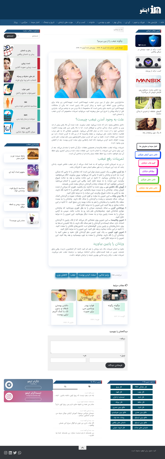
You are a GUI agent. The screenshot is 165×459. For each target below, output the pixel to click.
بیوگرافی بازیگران (148, 171)
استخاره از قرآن (118, 397)
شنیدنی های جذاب (141, 427)
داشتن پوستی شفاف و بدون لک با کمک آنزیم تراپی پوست (60, 310)
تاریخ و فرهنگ (48, 22)
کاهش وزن (62, 275)
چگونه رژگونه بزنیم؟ (114, 307)
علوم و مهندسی (104, 22)
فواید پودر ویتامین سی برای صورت (88, 308)
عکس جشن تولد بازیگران (148, 188)
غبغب (72, 275)
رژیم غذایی (104, 275)
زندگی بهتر (118, 22)
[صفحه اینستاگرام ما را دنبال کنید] (5, 453)
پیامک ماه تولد (119, 417)
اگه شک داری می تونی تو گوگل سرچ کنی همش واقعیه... (76, 424)
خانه (162, 22)
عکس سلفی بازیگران (148, 179)
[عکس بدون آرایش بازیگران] (147, 157)
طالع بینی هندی (141, 412)
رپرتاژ (16, 22)
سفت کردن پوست (87, 275)
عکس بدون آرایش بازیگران (148, 154)
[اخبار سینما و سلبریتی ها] (148, 149)
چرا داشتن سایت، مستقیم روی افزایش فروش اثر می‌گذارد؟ (150, 91)
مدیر (116, 48)
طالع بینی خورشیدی (119, 412)
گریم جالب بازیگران (148, 163)
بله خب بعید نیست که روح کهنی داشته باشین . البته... (74, 395)
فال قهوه (119, 392)
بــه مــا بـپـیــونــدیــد (33, 388)
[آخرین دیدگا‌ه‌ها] (65, 386)
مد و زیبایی (118, 29)
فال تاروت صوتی (119, 427)
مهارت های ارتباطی (65, 22)
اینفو (142, 450)
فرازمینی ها (152, 22)
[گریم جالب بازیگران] (148, 166)
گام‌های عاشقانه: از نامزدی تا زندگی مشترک (148, 112)
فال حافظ (141, 402)
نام (84, 355)
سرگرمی (24, 22)
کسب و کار (81, 22)
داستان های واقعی (119, 422)
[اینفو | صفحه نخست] (150, 9)
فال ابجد (141, 397)
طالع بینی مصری (119, 407)
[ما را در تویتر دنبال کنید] (15, 453)
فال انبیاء (141, 407)
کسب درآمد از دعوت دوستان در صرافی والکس (149, 50)
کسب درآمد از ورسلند (153, 71)
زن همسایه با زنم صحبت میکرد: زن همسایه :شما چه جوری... (75, 434)
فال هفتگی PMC (141, 387)
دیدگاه (122, 339)
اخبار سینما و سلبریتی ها (148, 146)
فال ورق (119, 387)
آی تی (127, 22)
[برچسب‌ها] (89, 386)
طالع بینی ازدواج (141, 417)
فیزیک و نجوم (139, 22)
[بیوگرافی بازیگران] (148, 174)
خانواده (92, 22)
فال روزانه (119, 402)
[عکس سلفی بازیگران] (148, 182)
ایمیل (122, 355)
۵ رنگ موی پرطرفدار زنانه (152, 132)
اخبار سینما (35, 22)
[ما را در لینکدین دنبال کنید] (10, 453)
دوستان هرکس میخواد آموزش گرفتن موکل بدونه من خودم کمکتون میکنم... (75, 414)
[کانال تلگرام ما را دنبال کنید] (19, 453)
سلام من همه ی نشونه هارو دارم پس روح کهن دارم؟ (74, 404)
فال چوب (141, 392)
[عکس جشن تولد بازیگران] (148, 191)
